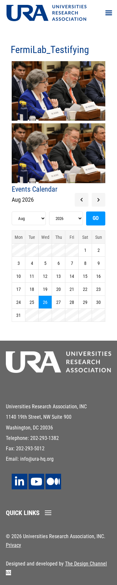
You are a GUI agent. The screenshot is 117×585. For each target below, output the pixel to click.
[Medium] (53, 481)
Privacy (13, 545)
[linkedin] (19, 481)
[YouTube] (36, 481)
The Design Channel (86, 564)
